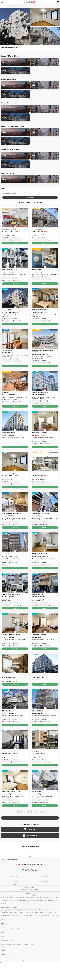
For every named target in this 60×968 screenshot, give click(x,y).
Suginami (7, 913)
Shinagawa (36, 912)
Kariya (2, 932)
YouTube (36, 889)
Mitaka (8, 915)
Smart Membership (45, 879)
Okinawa (3, 954)
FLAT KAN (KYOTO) (7, 350)
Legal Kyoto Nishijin (7, 553)
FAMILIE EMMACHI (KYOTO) (9, 269)
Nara (2, 946)
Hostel (15, 884)
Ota (45, 912)
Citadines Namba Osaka (8, 432)
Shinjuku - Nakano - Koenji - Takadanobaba (46, 909)
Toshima (12, 913)
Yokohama (3, 928)
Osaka (33, 62)
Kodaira (2, 917)
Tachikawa (55, 913)
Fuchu (12, 915)
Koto (32, 912)
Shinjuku (15, 912)
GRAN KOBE (5, 392)
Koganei (30, 915)
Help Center (15, 879)
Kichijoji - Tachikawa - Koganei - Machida (9, 909)
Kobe (14, 944)
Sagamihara (14, 928)
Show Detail (15, 243)
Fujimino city (45, 920)
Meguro (41, 912)
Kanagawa (3, 927)
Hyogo (4, 70)
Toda (16, 920)
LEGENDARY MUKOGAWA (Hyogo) (11, 634)
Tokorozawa (28, 920)
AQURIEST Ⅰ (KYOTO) (37, 710)
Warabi (50, 920)
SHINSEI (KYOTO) (36, 751)
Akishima (17, 915)
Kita (16, 913)
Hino (35, 915)
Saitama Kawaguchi (10, 920)
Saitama (2, 919)
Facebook (24, 889)
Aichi (2, 931)
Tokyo (2, 907)
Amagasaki (9, 944)
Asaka (55, 920)
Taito (24, 912)
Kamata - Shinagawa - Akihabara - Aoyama (23, 910)
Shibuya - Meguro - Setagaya (7, 910)
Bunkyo (20, 912)
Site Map (15, 881)
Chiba (2, 923)
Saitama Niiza (21, 920)
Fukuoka (3, 950)
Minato (11, 912)
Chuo (7, 912)
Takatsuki (11, 940)
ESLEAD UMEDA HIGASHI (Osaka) (11, 791)
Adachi (33, 913)
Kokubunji (39, 915)
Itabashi (25, 913)
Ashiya (32, 944)
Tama (51, 915)
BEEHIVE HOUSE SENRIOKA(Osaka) (41, 553)
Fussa (7, 917)
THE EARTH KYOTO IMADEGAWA (40, 310)
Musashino (3, 915)
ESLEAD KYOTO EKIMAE (8, 751)
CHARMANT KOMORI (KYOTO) (40, 392)
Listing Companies (45, 881)
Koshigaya (34, 920)
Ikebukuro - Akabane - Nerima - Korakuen (28, 909)
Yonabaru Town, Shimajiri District (8, 956)
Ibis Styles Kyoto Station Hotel (40, 675)
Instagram (30, 889)
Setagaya (49, 912)
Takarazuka (3, 944)
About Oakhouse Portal (15, 873)
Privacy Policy (45, 876)
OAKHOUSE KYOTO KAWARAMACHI (11, 513)
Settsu (6, 940)
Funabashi (8, 924)
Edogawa (44, 913)
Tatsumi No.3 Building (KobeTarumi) (11, 473)
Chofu (21, 915)
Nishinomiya (26, 944)
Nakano (2, 913)
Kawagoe (39, 920)
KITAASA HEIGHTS (36, 791)
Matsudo (20, 924)
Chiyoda (3, 912)
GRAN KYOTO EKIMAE (37, 229)
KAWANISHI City (19, 944)
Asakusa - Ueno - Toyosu (38, 910)
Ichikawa (3, 924)
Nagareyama (14, 924)
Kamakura (20, 928)
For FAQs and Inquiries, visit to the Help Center (31, 864)
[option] (15, 217)
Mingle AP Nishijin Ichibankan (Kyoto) (12, 310)
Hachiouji (50, 913)
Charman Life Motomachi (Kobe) (40, 513)
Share (39, 202)
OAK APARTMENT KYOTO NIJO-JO (41, 634)
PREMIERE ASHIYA (36, 269)
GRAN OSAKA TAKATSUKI (9, 229)
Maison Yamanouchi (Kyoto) (39, 432)
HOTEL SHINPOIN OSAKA (8, 675)
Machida (26, 915)
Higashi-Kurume (45, 915)
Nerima (29, 913)
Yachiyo (24, 924)
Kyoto (4, 62)
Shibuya (54, 912)
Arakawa (20, 913)
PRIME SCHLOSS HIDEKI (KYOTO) (11, 594)
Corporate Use (45, 873)
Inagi (10, 917)
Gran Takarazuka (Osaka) (38, 473)
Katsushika (39, 913)
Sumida (28, 912)
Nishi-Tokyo (56, 915)
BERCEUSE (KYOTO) (7, 710)
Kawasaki (9, 928)
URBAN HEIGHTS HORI (37, 594)
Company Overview (15, 876)
